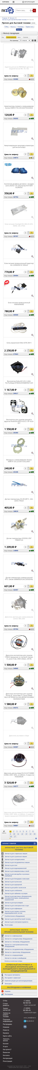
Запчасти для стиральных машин (16, 853)
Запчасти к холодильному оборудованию (18, 939)
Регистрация (7, 1061)
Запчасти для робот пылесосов (15, 887)
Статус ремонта (6, 1004)
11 (18, 834)
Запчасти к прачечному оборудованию (17, 952)
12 (22, 834)
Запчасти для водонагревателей (15, 868)
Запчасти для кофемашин (13, 908)
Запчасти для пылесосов (13, 881)
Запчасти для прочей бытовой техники (18, 919)
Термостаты (30, 27)
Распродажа (9, 994)
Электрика (8, 983)
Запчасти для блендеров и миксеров (17, 879)
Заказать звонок (6, 1039)
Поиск (34, 10)
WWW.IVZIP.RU (13, 1067)
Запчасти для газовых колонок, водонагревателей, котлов (15, 912)
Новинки (7, 991)
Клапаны (21, 27)
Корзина (5, 2)
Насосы (13, 27)
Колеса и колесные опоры (13, 961)
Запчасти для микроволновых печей (17, 871)
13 (26, 834)
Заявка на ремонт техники (6, 1014)
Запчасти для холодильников (15, 859)
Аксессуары (9, 925)
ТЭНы (6, 27)
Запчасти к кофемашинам (13, 936)
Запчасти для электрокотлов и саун (17, 905)
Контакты (6, 1055)
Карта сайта (7, 1036)
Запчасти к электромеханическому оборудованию (16, 945)
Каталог (12, 18)
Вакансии (6, 1052)
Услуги (5, 1046)
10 (14, 834)
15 (34, 834)
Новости (6, 1030)
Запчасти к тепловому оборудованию (17, 942)
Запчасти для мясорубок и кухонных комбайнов (17, 875)
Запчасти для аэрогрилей (13, 884)
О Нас (5, 1001)
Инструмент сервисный (12, 978)
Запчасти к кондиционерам (14, 955)
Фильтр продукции (11, 33)
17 (15, 836)
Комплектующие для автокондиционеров (18, 981)
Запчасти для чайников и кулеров (16, 893)
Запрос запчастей (6, 1009)
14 (30, 834)
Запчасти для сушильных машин (16, 856)
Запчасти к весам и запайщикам (15, 958)
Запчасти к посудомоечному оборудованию (19, 949)
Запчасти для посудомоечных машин (17, 862)
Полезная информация (7, 1020)
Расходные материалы (12, 975)
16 (11, 836)
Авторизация (29, 2)
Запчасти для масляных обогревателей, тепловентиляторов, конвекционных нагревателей (18, 898)
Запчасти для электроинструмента (16, 922)
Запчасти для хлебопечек (13, 890)
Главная (4, 18)
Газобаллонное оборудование (15, 916)
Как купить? (7, 1049)
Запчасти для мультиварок (14, 902)
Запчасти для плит (11, 865)
